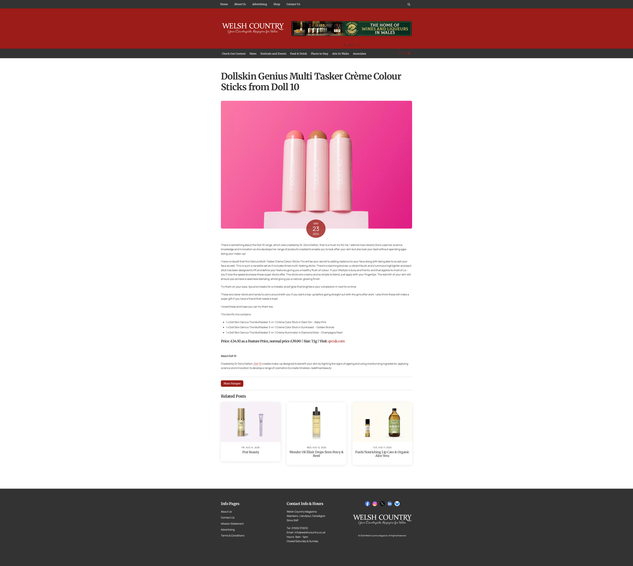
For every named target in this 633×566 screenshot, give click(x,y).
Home (224, 4)
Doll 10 (257, 363)
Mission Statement (232, 523)
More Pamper (232, 383)
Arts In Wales (340, 53)
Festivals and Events (273, 53)
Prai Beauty (250, 452)
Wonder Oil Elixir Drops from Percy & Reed (316, 454)
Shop (276, 4)
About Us (240, 4)
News (253, 53)
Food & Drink (298, 53)
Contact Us (293, 4)
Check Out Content (234, 53)
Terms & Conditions (232, 535)
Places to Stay (319, 53)
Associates (359, 53)
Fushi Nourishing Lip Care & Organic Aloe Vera (382, 454)
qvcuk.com (336, 341)
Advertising (259, 4)
